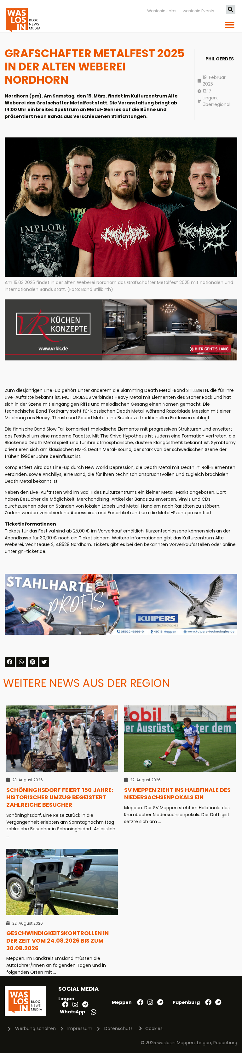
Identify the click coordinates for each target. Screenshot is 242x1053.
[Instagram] (75, 1004)
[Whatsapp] (93, 1012)
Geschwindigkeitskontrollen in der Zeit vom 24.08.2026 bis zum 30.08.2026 (57, 940)
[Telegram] (85, 1004)
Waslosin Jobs (161, 11)
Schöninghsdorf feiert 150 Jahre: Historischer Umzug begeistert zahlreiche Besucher (59, 797)
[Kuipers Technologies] (121, 633)
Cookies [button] (154, 1028)
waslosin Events (198, 11)
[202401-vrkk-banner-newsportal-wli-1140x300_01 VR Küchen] (121, 359)
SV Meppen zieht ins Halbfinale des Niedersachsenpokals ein (177, 793)
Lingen (210, 98)
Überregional (216, 104)
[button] (230, 9)
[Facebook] (65, 1004)
